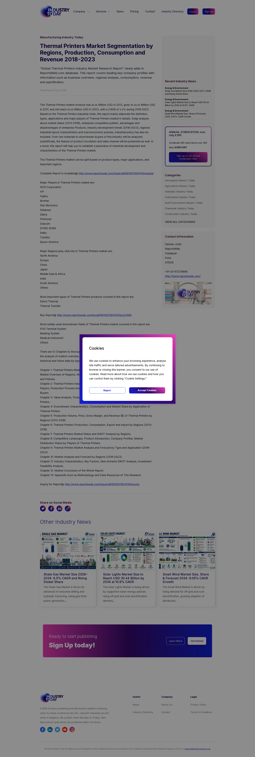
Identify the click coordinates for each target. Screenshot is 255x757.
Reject (107, 390)
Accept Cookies (147, 390)
